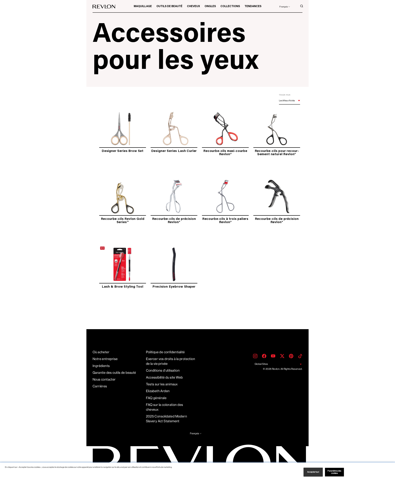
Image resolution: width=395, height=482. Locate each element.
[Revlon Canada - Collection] (104, 6)
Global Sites (261, 364)
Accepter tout (313, 472)
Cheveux (193, 6)
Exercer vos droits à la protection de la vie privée (170, 361)
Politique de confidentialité (165, 352)
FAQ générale (156, 398)
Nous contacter (104, 379)
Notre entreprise (105, 359)
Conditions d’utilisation (163, 370)
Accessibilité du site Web (164, 377)
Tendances (253, 6)
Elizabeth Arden (158, 391)
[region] (197, 472)
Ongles (210, 6)
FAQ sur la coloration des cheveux (164, 407)
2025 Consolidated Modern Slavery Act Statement (166, 418)
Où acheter (101, 352)
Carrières (100, 386)
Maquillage (143, 6)
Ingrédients (101, 366)
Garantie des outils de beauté (114, 373)
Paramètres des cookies (334, 472)
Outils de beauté (169, 6)
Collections (230, 6)
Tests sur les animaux (162, 384)
